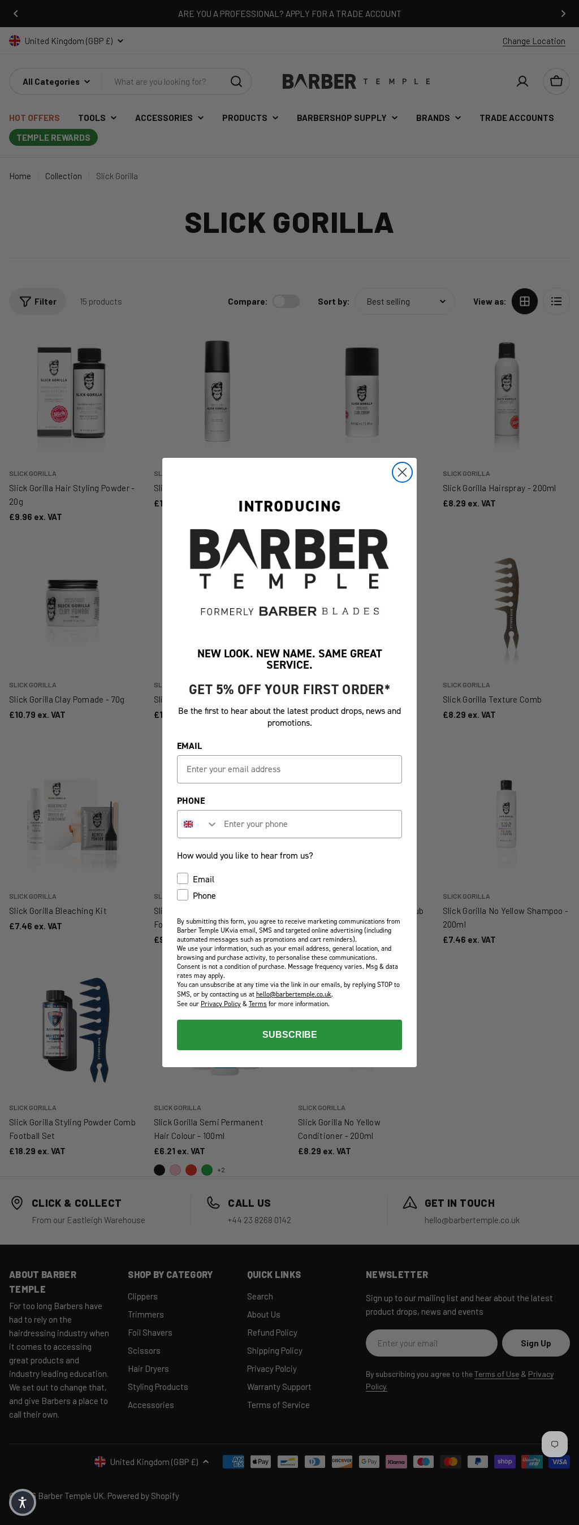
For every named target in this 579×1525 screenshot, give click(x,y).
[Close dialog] (402, 472)
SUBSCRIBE (289, 1034)
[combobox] (198, 824)
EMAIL (189, 746)
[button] (22, 1502)
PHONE (191, 801)
